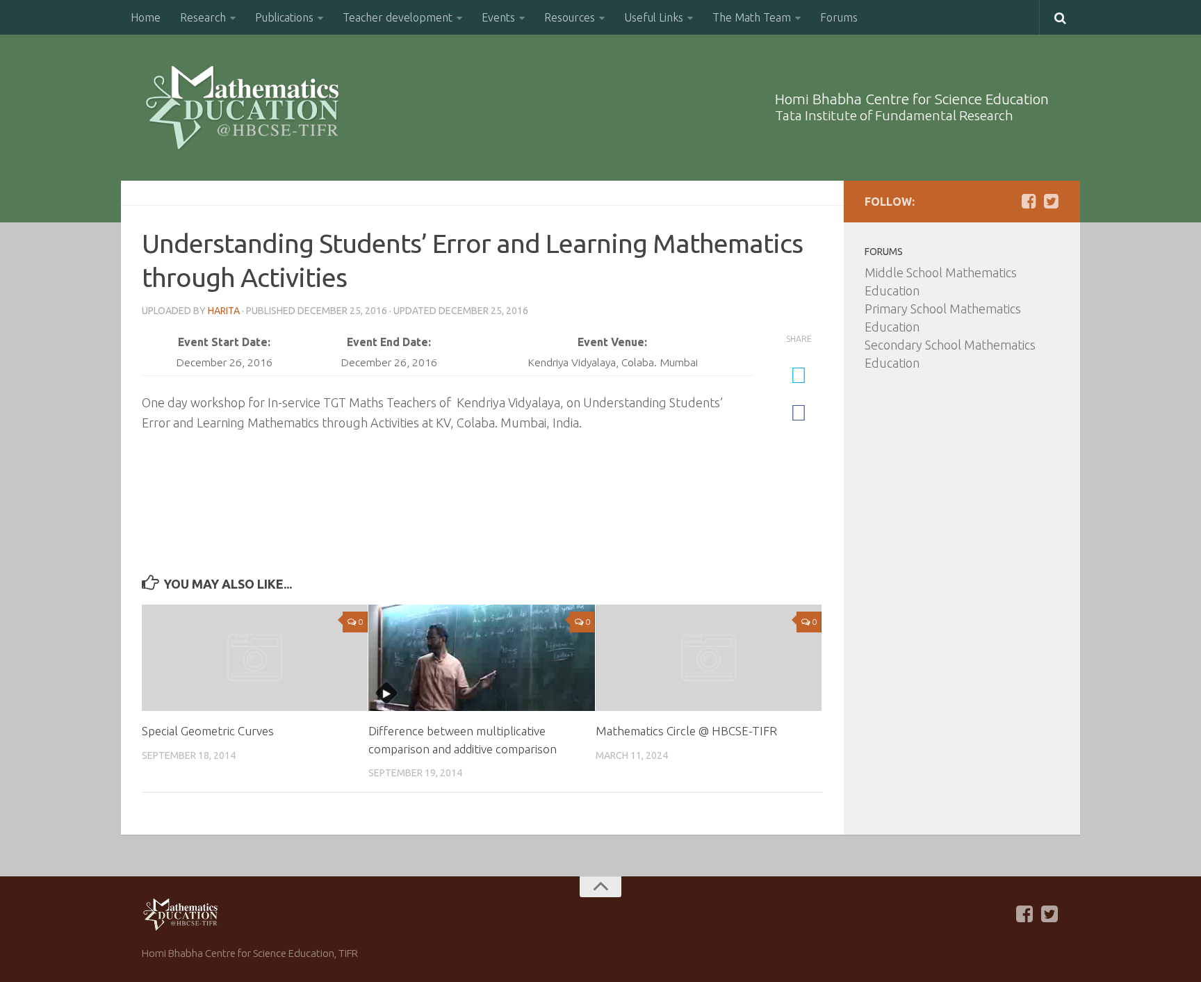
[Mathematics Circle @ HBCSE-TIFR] (709, 658)
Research (203, 17)
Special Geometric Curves (208, 730)
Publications (284, 17)
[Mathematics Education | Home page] (242, 108)
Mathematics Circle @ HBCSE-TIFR (686, 730)
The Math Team (751, 17)
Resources (569, 17)
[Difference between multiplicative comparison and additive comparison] (481, 658)
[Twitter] (1051, 201)
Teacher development (397, 17)
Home (146, 17)
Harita (224, 310)
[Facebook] (1028, 201)
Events (498, 17)
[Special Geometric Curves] (255, 658)
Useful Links (653, 17)
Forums (839, 17)
